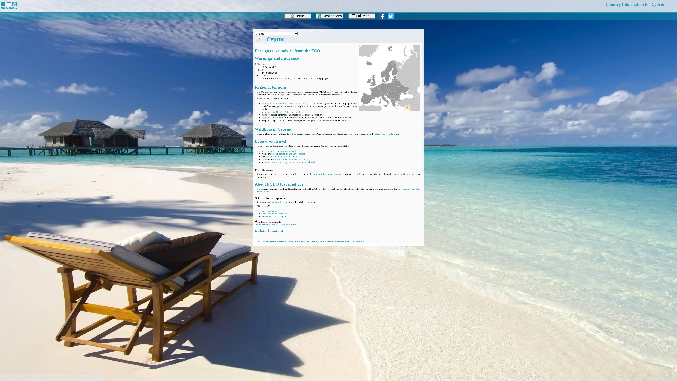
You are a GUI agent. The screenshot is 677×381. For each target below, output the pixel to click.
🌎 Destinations (329, 16)
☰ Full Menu (361, 16)
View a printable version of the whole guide (275, 224)
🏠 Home (297, 16)
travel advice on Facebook (274, 213)
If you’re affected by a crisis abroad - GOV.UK (288, 103)
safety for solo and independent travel (290, 159)
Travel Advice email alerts (287, 112)
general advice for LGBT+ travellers (282, 156)
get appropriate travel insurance (327, 174)
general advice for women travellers (282, 151)
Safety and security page (386, 133)
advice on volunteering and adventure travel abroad (290, 162)
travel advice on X (270, 211)
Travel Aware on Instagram (274, 216)
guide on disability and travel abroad (287, 153)
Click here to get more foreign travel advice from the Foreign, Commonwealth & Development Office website (310, 241)
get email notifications (277, 202)
